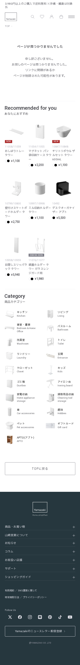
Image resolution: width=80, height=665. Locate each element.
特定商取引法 (12, 597)
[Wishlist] (42, 17)
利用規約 (10, 590)
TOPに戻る (40, 469)
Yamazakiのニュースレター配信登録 (38, 631)
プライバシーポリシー (35, 597)
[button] (32, 17)
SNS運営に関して (27, 590)
